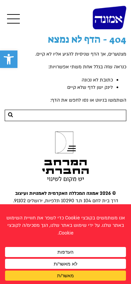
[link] (8, 59)
